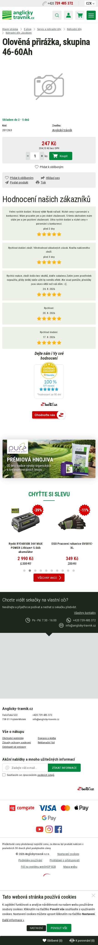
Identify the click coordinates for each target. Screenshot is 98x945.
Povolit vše (59, 928)
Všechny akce (47, 577)
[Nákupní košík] (79, 15)
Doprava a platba (47, 738)
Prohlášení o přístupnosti (65, 860)
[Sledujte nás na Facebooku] (58, 832)
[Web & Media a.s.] (47, 875)
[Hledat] (57, 15)
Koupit (64, 156)
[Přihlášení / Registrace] (68, 15)
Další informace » (13, 920)
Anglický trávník (62, 130)
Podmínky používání (30, 860)
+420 (60, 3)
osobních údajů (45, 775)
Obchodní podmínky (13, 738)
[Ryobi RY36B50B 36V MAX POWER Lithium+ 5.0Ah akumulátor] (25, 522)
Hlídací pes (53, 178)
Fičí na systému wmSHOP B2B (38, 866)
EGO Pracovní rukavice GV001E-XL (72, 545)
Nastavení (36, 928)
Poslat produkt (19, 182)
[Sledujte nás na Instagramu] (49, 832)
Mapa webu (70, 866)
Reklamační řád (46, 742)
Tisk (43, 182)
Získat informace (64, 768)
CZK (89, 3)
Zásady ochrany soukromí (16, 742)
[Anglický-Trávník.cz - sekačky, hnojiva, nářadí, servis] (18, 18)
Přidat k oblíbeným (51, 167)
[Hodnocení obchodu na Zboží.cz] (49, 415)
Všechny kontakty (85, 612)
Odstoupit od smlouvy (14, 746)
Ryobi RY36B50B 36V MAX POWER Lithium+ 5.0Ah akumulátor (26, 547)
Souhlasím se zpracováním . (31, 775)
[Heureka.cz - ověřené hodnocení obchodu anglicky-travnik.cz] (49, 380)
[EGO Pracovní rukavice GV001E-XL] (72, 522)
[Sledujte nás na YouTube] (39, 832)
